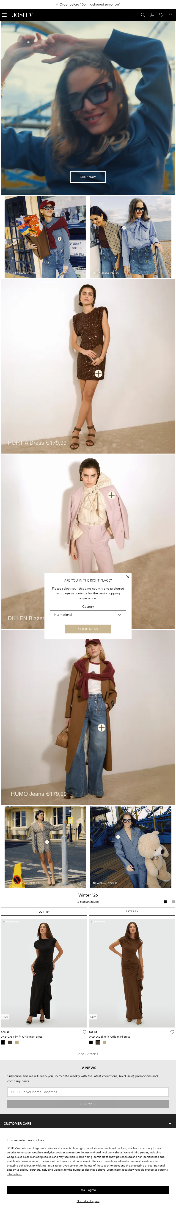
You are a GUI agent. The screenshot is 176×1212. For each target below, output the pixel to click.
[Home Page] (22, 15)
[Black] (91, 1042)
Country (88, 607)
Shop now (88, 628)
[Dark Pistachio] (17, 1042)
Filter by (132, 911)
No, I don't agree (88, 1201)
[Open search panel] (143, 15)
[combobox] (44, 912)
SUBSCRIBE (88, 1104)
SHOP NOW (88, 177)
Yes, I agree (88, 1190)
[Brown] (10, 1042)
